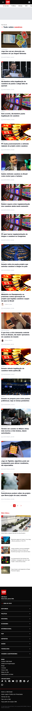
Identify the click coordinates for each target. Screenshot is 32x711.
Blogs (3, 666)
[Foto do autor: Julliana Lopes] (2, 304)
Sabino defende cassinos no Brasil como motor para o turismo (14, 175)
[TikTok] (28, 681)
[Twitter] (6, 681)
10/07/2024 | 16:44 (8, 437)
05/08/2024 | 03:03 (9, 404)
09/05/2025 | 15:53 (8, 210)
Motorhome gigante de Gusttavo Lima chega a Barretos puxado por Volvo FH (21, 540)
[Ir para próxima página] (21, 505)
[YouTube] (13, 681)
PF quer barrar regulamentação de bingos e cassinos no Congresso (14, 235)
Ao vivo (7, 6)
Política (13, 6)
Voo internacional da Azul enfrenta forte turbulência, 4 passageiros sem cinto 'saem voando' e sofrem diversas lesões (20, 560)
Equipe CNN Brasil (6, 661)
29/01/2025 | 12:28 (8, 240)
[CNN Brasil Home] (8, 2)
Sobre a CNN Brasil (6, 692)
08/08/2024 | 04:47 (9, 374)
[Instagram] (17, 681)
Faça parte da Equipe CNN (9, 702)
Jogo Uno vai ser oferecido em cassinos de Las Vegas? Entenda (13, 52)
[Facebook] (9, 681)
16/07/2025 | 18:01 (8, 57)
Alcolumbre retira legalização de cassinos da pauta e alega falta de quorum (14, 83)
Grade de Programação (8, 663)
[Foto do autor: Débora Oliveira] (2, 340)
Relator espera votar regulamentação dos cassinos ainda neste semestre (15, 205)
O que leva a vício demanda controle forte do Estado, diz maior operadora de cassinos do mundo (15, 334)
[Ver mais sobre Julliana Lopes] (2, 304)
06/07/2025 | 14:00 (8, 120)
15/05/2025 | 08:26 (8, 150)
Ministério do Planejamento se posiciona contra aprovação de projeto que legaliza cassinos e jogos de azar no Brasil (15, 297)
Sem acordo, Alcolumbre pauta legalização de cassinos (13, 115)
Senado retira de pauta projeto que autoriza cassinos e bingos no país (14, 265)
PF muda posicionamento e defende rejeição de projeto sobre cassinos (15, 145)
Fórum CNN (4, 670)
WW (26, 6)
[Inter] (2, 681)
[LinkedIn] (20, 681)
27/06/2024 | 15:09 (8, 499)
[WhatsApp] (2, 685)
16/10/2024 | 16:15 (8, 344)
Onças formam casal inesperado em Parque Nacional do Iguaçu (20, 570)
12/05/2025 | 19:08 (8, 180)
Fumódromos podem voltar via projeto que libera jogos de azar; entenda (15, 494)
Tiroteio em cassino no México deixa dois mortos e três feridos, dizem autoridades (15, 431)
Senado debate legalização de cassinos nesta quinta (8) (12, 369)
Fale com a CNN (6, 699)
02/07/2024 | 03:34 (8, 469)
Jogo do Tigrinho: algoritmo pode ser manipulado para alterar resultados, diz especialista (15, 463)
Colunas (3, 668)
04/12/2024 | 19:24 (8, 270)
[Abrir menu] (3, 2)
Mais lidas (4, 513)
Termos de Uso (5, 697)
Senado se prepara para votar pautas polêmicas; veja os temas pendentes (15, 400)
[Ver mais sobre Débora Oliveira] (2, 340)
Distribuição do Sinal (7, 674)
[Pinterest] (24, 681)
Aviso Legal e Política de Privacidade (12, 694)
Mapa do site (5, 672)
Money (20, 6)
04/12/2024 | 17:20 (8, 308)
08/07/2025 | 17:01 (8, 89)
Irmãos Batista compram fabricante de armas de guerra (13, 533)
